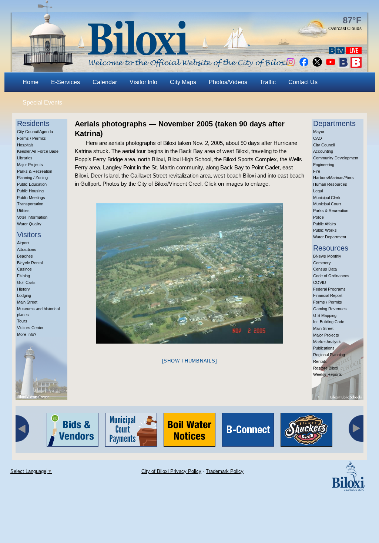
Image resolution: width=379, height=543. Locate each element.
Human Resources (330, 184)
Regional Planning (329, 354)
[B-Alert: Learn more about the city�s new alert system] (356, 66)
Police (318, 217)
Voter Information (32, 217)
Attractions (26, 249)
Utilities (23, 210)
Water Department (329, 237)
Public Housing (30, 191)
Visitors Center (30, 327)
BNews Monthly (327, 256)
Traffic (268, 82)
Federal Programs (329, 289)
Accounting (323, 151)
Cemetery (322, 263)
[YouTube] (330, 66)
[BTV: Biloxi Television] (337, 52)
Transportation (30, 204)
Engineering (323, 164)
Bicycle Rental (30, 263)
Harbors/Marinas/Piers (333, 177)
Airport (23, 243)
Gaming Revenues (330, 309)
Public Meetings (31, 197)
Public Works (325, 230)
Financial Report (327, 295)
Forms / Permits (31, 138)
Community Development (335, 158)
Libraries (25, 158)
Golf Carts (26, 282)
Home (30, 82)
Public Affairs (324, 224)
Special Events (42, 102)
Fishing (23, 276)
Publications (324, 348)
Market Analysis (327, 342)
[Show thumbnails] (189, 361)
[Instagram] (290, 66)
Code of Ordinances (331, 276)
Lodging (24, 295)
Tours (22, 321)
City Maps (183, 82)
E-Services (65, 82)
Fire (316, 171)
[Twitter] (317, 66)
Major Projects (30, 164)
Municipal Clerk (327, 197)
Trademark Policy (225, 471)
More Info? (26, 334)
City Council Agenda (35, 131)
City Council (324, 145)
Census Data (325, 269)
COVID (319, 282)
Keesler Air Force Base (37, 151)
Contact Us (303, 82)
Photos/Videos (228, 82)
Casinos (24, 269)
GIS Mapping (324, 315)
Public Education (32, 184)
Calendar (105, 82)
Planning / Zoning (32, 177)
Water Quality (29, 224)
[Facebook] (304, 66)
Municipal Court (327, 204)
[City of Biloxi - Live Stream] (354, 52)
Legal (318, 191)
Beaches (25, 256)
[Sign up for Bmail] (343, 66)
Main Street (27, 302)
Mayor (319, 131)
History (23, 289)
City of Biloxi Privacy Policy (171, 471)
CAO (317, 138)
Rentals (320, 361)
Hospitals (25, 145)
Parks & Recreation (34, 171)
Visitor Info (143, 82)
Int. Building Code (328, 321)
